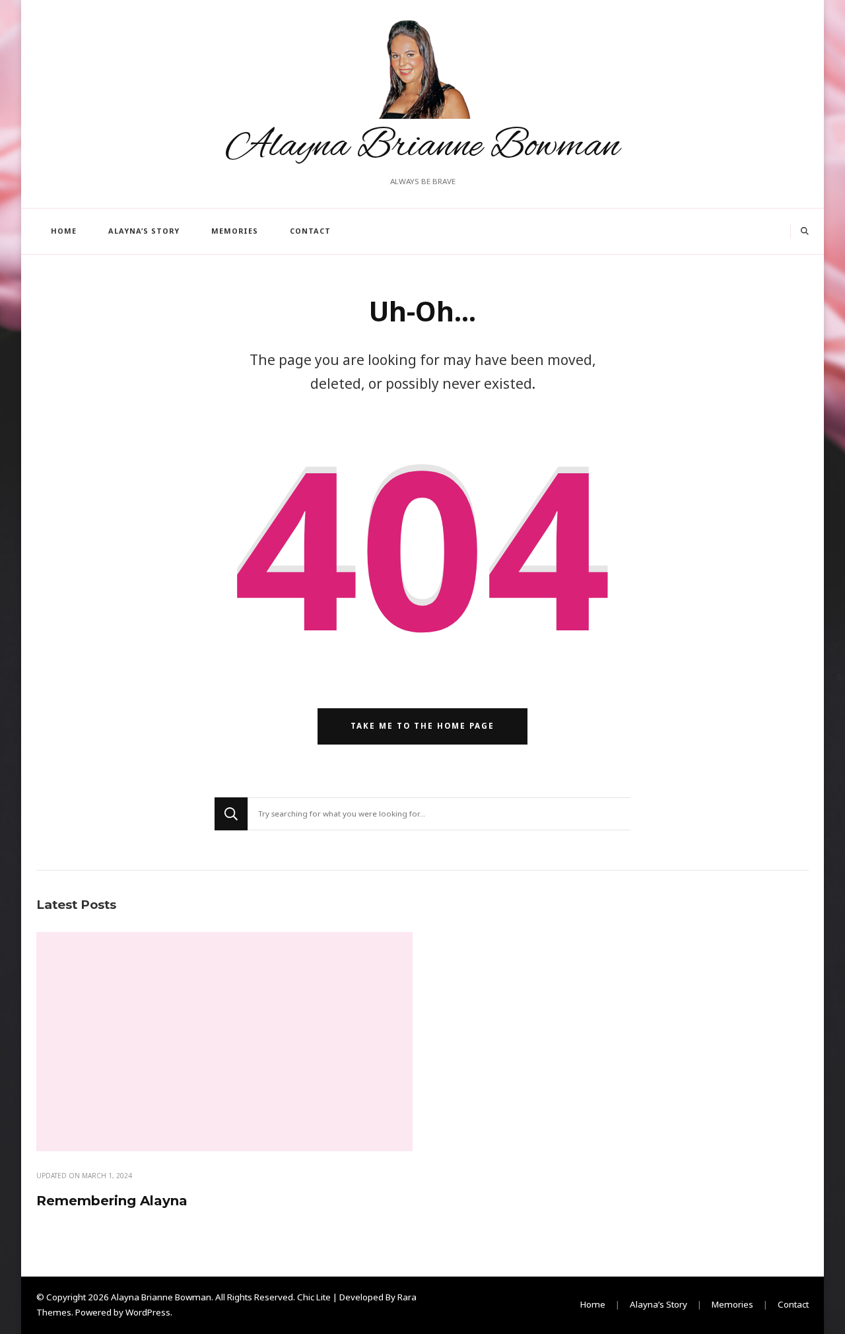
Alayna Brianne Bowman (423, 146)
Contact (310, 231)
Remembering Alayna (111, 1201)
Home (64, 231)
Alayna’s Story (144, 231)
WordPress (147, 1312)
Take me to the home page (422, 726)
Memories (234, 231)
